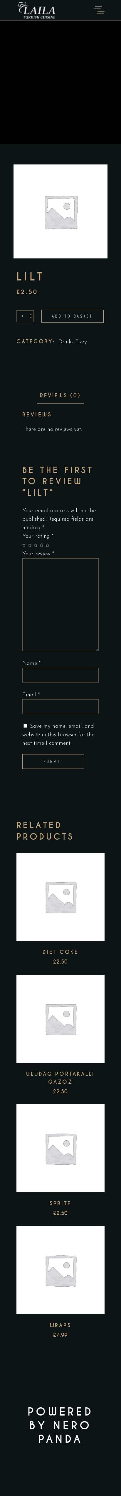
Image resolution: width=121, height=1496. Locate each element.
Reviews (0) (60, 395)
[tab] (60, 396)
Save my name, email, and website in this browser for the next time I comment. (58, 735)
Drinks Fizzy (72, 342)
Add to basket (72, 316)
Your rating (38, 536)
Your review (38, 554)
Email (31, 695)
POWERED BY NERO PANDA (60, 1425)
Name (31, 663)
